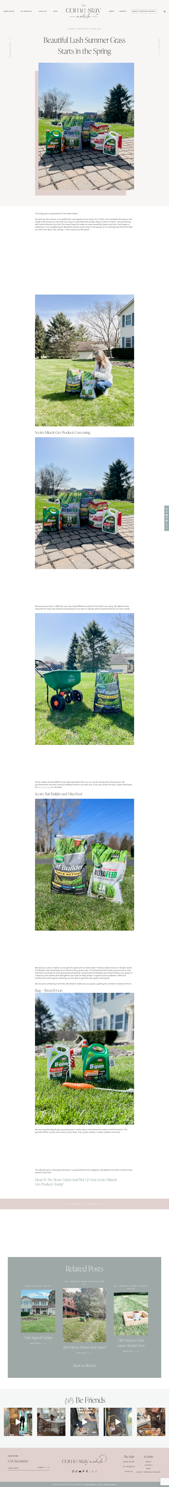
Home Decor (129, 1462)
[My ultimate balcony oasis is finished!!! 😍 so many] (118, 1422)
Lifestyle (129, 1471)
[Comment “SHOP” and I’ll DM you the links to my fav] (151, 1422)
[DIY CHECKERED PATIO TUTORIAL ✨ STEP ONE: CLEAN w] (84, 1422)
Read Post (35, 1343)
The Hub (129, 1456)
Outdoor (83, 28)
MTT (100, 1484)
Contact (149, 1465)
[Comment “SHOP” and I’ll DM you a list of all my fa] (51, 1422)
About (148, 1462)
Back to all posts (84, 1365)
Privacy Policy (110, 1484)
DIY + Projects (72, 1281)
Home (71, 28)
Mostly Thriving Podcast (149, 1472)
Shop (148, 1468)
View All (95, 28)
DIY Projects (129, 1466)
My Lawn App (44, 787)
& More (148, 1456)
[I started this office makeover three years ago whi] (18, 1422)
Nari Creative (91, 1484)
